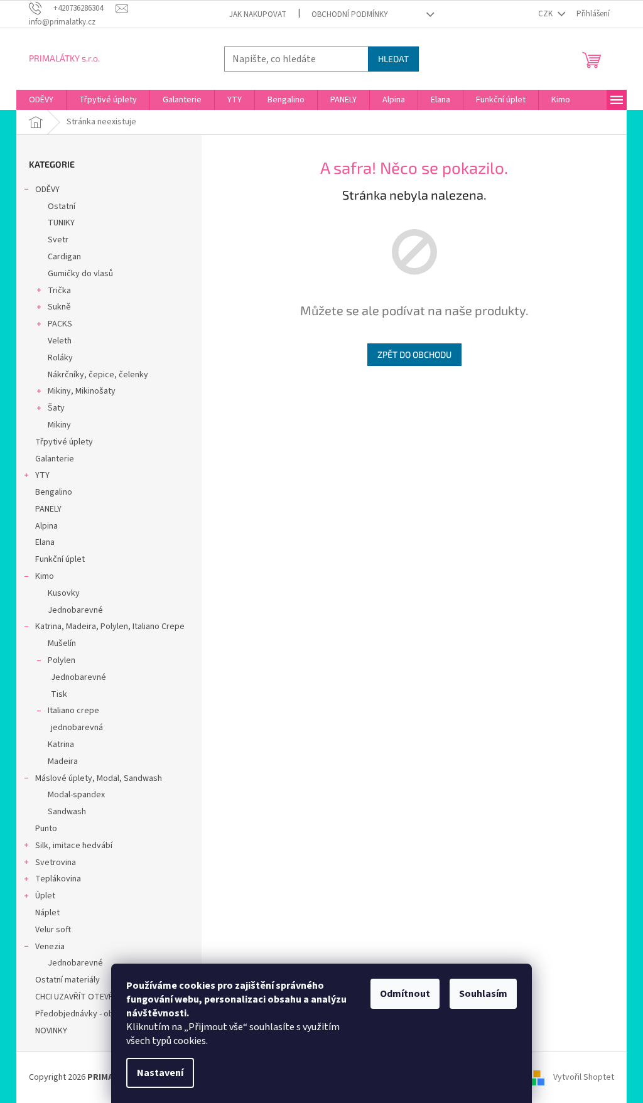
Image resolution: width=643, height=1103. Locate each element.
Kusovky (64, 593)
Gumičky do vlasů (80, 273)
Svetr (58, 240)
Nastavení (160, 1073)
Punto (46, 828)
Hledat (393, 58)
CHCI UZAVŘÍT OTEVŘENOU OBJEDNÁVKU (110, 997)
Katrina (61, 744)
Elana (45, 542)
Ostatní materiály (67, 980)
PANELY (48, 509)
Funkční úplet (60, 559)
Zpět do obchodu (414, 354)
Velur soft (53, 929)
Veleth (60, 341)
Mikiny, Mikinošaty (82, 391)
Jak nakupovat (257, 14)
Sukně (59, 307)
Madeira (63, 761)
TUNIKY (61, 223)
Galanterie (54, 459)
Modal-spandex (76, 794)
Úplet (45, 896)
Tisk (59, 694)
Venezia (50, 946)
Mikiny (59, 425)
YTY (42, 475)
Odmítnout (405, 994)
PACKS (60, 324)
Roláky (60, 358)
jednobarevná (77, 727)
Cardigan (64, 256)
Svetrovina (55, 862)
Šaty (56, 408)
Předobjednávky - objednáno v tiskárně (109, 1014)
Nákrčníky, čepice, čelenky (98, 375)
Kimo (44, 576)
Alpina (46, 526)
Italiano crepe (73, 710)
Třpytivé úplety (64, 442)
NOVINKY (51, 1031)
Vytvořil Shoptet (583, 1077)
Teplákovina (58, 879)
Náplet (47, 913)
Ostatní (61, 206)
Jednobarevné (75, 610)
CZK (546, 13)
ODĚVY (47, 189)
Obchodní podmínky (349, 14)
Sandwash (67, 811)
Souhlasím (483, 994)
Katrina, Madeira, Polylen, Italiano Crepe (110, 626)
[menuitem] (41, 100)
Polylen (61, 660)
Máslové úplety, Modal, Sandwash (98, 778)
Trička (59, 290)
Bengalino (53, 492)
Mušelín (62, 643)
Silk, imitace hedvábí (73, 845)
